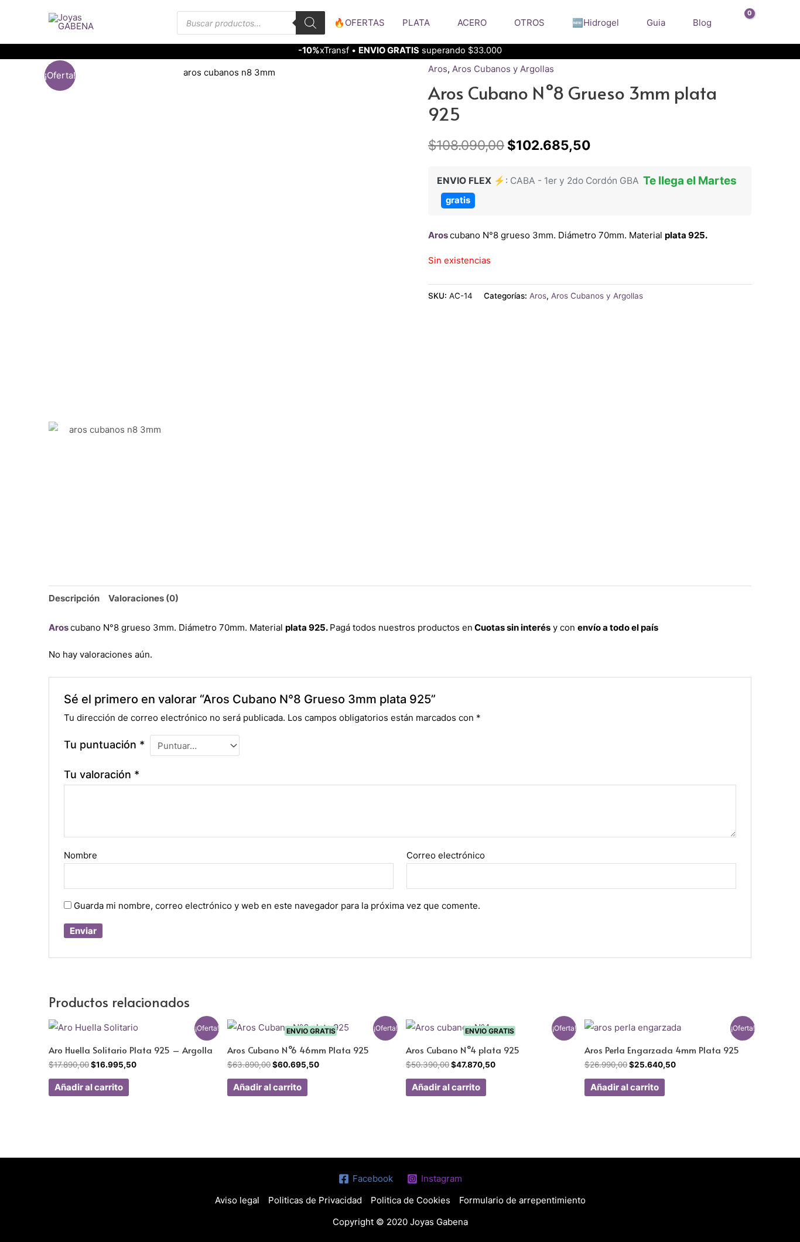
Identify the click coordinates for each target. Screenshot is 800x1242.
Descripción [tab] (74, 598)
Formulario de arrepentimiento (522, 1200)
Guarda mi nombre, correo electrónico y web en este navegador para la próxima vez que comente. (277, 905)
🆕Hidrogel (595, 22)
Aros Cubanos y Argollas (503, 68)
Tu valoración (101, 774)
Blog (702, 22)
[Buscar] (310, 23)
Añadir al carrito (88, 1087)
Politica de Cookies (410, 1200)
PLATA (416, 22)
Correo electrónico (445, 855)
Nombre (80, 855)
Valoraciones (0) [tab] (143, 598)
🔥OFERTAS (359, 22)
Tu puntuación (104, 744)
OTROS (529, 22)
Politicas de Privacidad (315, 1200)
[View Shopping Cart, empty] (741, 22)
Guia (656, 22)
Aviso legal (237, 1200)
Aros (437, 68)
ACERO (472, 22)
